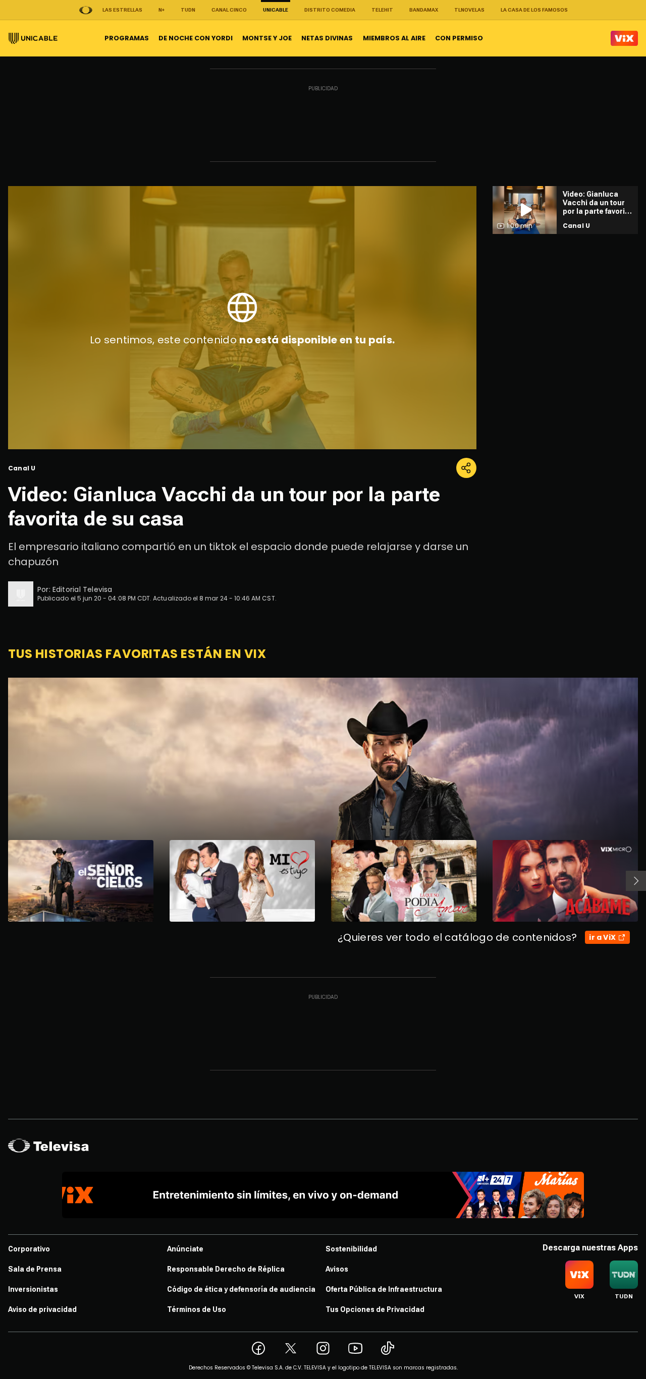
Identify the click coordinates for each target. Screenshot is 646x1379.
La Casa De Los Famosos (534, 10)
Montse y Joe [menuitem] (267, 38)
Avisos (337, 1269)
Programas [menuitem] (126, 38)
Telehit (382, 10)
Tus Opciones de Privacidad (375, 1309)
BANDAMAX (423, 10)
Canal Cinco (229, 10)
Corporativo (29, 1249)
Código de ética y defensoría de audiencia (241, 1289)
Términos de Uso (196, 1309)
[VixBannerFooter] (323, 1195)
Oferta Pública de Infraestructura (384, 1289)
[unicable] (33, 38)
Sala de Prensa (35, 1269)
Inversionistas (33, 1289)
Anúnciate (185, 1249)
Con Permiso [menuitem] (459, 38)
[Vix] (624, 38)
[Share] (466, 468)
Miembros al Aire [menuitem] (394, 38)
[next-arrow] (636, 881)
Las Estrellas (122, 10)
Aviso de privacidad (42, 1309)
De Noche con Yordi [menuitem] (195, 38)
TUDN (188, 10)
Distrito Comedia (329, 10)
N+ (161, 10)
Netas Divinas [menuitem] (327, 38)
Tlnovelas (469, 10)
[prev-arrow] (2, 881)
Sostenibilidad (351, 1249)
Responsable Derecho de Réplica (226, 1269)
